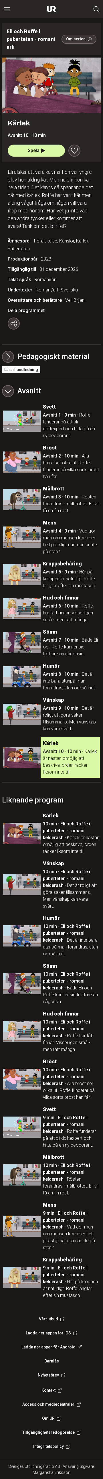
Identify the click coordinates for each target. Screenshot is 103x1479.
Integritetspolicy (48, 1446)
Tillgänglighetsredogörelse (48, 1432)
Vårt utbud (48, 1319)
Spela (33, 150)
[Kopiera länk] (14, 324)
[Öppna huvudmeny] (6, 9)
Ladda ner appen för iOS (48, 1333)
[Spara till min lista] (74, 151)
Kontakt (48, 1390)
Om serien (76, 39)
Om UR (48, 1418)
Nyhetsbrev (48, 1375)
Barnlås (51, 1361)
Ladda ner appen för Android (48, 1347)
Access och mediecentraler (48, 1404)
